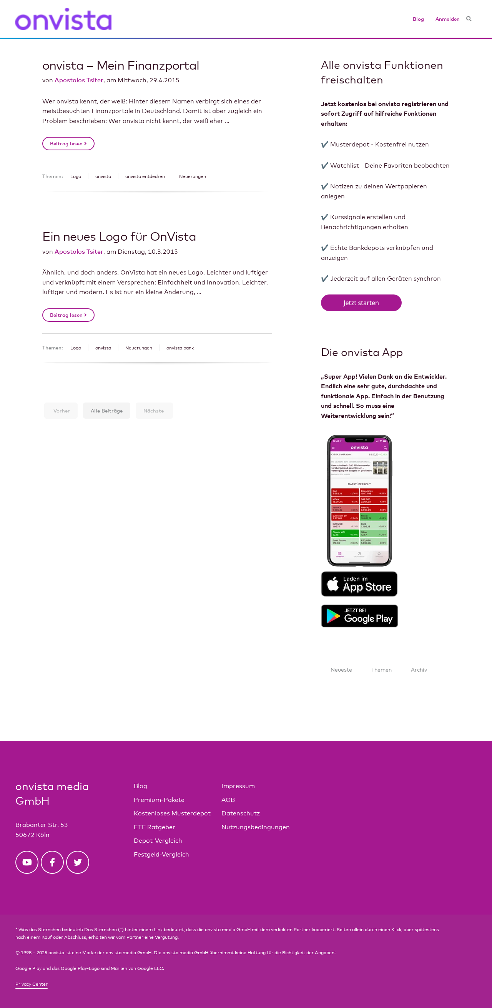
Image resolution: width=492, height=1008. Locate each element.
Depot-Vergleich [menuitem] (158, 840)
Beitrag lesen (67, 143)
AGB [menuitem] (228, 799)
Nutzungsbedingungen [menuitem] (255, 827)
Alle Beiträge (107, 411)
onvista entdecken (145, 176)
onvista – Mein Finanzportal (120, 64)
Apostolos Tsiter (79, 80)
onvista (103, 176)
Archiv (419, 669)
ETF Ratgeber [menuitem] (154, 827)
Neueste (341, 669)
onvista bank (180, 348)
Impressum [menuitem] (238, 786)
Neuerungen (192, 176)
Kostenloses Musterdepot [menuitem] (172, 813)
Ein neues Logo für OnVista (119, 235)
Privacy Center (31, 984)
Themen (381, 669)
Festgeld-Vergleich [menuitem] (161, 854)
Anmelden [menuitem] (447, 19)
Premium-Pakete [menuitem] (159, 799)
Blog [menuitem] (418, 19)
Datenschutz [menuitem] (240, 813)
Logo (75, 176)
